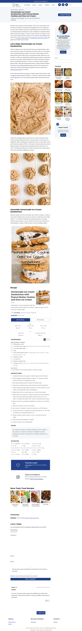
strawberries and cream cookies (39, 37)
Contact (53, 5)
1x (44, 339)
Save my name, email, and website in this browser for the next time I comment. (29, 570)
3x (48, 339)
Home (12, 9)
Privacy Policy (11, 622)
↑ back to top (41, 613)
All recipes (33, 622)
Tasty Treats (21, 9)
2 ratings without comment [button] (32, 518)
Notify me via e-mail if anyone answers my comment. (24, 576)
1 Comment (13, 19)
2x (46, 339)
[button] (11, 315)
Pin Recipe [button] (41, 319)
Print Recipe (21, 319)
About (9, 624)
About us (63, 52)
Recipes (40, 5)
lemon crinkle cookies (22, 37)
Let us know (28, 465)
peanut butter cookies (16, 69)
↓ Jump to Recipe (64, 15)
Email (12, 561)
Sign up (63, 135)
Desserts (34, 5)
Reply (47, 600)
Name (12, 556)
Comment (13, 535)
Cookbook (46, 5)
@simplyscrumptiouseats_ (36, 479)
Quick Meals (27, 5)
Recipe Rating (13, 530)
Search (56, 58)
